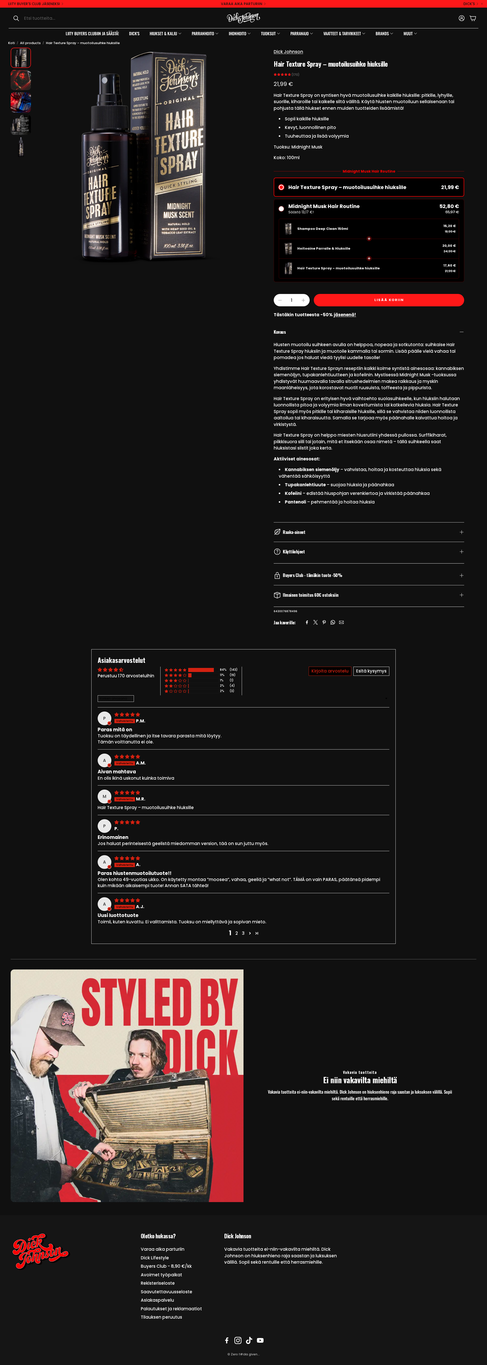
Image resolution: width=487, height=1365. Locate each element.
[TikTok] (249, 1340)
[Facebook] (307, 622)
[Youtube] (260, 1340)
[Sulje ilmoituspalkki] (482, 4)
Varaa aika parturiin (241, 4)
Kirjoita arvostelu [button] (330, 671)
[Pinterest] (324, 622)
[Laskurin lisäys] (303, 300)
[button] (62, 18)
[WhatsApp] (333, 622)
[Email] (341, 622)
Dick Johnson (288, 52)
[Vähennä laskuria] (280, 300)
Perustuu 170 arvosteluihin (126, 676)
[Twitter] (315, 622)
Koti (11, 43)
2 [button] (236, 933)
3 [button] (243, 933)
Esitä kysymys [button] (371, 671)
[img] (127, 715)
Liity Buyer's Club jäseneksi (34, 4)
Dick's (469, 4)
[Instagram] (237, 1340)
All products (30, 43)
